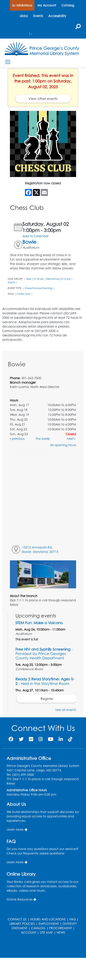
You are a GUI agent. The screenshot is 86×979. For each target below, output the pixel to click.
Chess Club (23, 293)
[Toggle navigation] (7, 62)
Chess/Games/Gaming (38, 288)
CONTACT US (17, 919)
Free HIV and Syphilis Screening (44, 653)
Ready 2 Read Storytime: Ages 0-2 (44, 681)
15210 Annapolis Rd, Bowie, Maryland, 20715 (40, 549)
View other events (43, 99)
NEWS (61, 932)
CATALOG (38, 928)
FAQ (72, 919)
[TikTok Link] (70, 739)
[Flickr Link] (31, 739)
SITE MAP (46, 932)
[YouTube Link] (50, 739)
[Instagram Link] (40, 739)
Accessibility (57, 16)
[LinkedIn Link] (61, 739)
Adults (11, 282)
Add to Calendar (35, 236)
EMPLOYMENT (49, 923)
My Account (46, 5)
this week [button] (43, 438)
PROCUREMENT (60, 928)
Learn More (15, 829)
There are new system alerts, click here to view (40, 946)
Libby (24, 16)
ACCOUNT (28, 932)
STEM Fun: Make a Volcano (39, 622)
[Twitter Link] (21, 739)
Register (47, 699)
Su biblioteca (22, 5)
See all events (65, 710)
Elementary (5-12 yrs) (58, 278)
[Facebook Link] (11, 739)
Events (38, 16)
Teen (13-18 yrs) (35, 278)
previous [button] (17, 438)
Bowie (29, 242)
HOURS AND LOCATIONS (48, 919)
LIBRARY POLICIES (22, 923)
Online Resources (19, 899)
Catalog (68, 5)
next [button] (70, 438)
